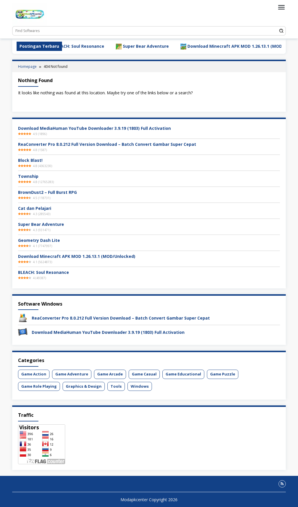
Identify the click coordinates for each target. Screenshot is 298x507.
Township (28, 176)
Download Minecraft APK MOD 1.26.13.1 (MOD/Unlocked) (234, 46)
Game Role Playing (39, 386)
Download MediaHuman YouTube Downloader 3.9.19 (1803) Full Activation (94, 128)
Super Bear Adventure (134, 46)
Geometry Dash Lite (39, 240)
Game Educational (183, 374)
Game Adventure (71, 374)
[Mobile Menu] (281, 7)
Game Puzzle (222, 374)
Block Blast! (30, 160)
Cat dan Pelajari (34, 208)
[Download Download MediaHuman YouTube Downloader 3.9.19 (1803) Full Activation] (22, 331)
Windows (140, 386)
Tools (116, 386)
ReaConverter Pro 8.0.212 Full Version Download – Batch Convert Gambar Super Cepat (107, 144)
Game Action (33, 374)
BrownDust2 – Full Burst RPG (47, 192)
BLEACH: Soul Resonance (67, 46)
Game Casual (144, 374)
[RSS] (282, 484)
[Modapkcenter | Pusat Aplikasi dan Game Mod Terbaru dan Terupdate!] (29, 14)
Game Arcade (110, 374)
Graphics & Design (84, 386)
